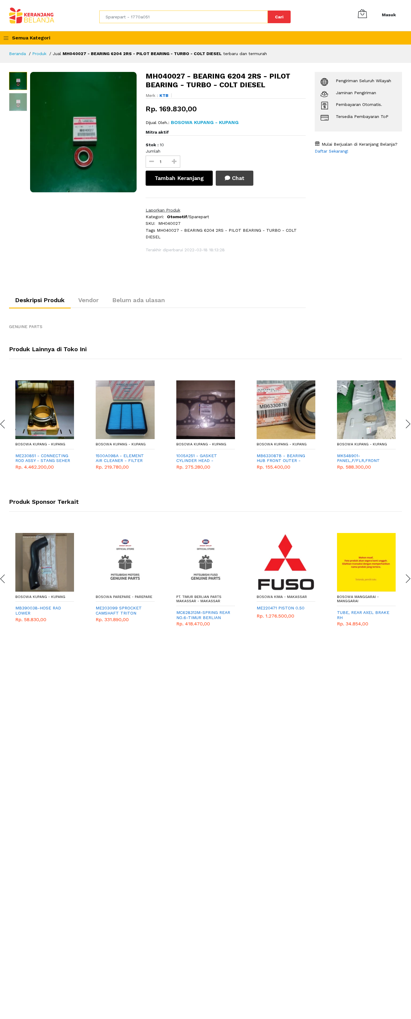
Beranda (17, 53)
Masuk (389, 14)
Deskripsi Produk (40, 300)
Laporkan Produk (163, 210)
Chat (237, 178)
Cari (279, 16)
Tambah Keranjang (179, 178)
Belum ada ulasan (138, 300)
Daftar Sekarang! (331, 151)
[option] (83, 132)
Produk (39, 53)
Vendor (88, 300)
